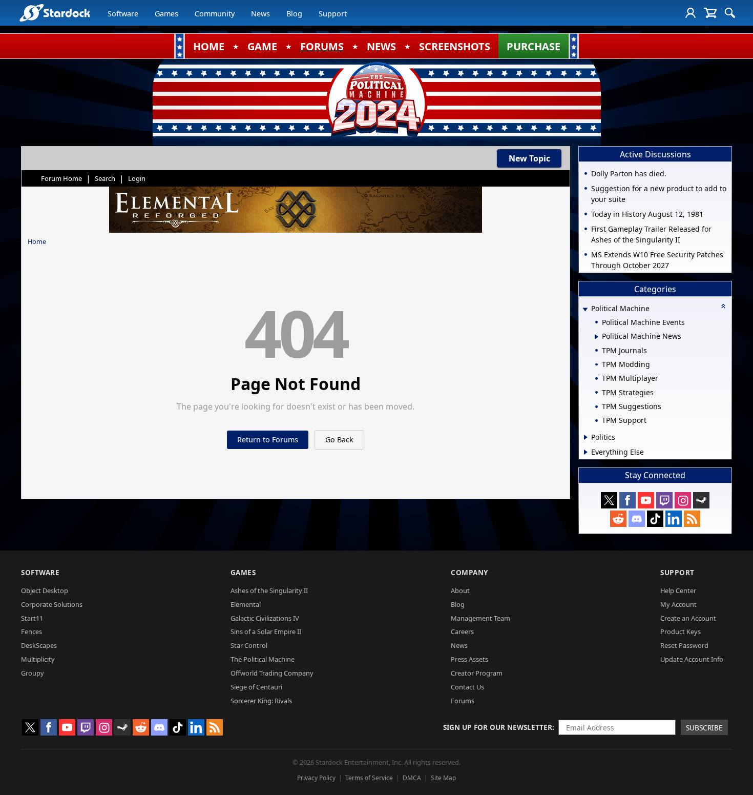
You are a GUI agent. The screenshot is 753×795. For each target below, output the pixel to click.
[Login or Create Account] (690, 13)
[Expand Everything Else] (586, 452)
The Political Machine (263, 659)
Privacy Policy (316, 777)
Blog (294, 13)
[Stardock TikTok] (655, 518)
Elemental (246, 604)
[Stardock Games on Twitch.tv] (664, 500)
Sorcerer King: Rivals (261, 700)
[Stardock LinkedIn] (673, 518)
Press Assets (469, 659)
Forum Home (61, 178)
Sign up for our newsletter (497, 727)
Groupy (32, 673)
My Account (678, 604)
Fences (31, 631)
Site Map (443, 777)
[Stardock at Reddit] (618, 518)
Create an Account (688, 618)
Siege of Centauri (256, 686)
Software (123, 13)
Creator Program (477, 673)
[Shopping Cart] (710, 13)
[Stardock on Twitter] (609, 500)
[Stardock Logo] (54, 12)
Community (215, 13)
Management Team (480, 618)
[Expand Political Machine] (585, 309)
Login (136, 178)
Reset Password (684, 645)
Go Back (339, 439)
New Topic (529, 158)
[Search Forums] (730, 13)
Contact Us (467, 686)
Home (37, 241)
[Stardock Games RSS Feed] (692, 518)
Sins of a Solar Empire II (266, 631)
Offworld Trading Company (272, 673)
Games (166, 13)
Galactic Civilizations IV (265, 618)
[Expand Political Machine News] (596, 336)
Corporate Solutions (51, 604)
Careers (462, 631)
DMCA (412, 777)
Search (105, 178)
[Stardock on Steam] (701, 500)
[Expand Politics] (586, 437)
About (460, 590)
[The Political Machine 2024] (376, 100)
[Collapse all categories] (723, 306)
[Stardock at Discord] (637, 518)
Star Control (249, 645)
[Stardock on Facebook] (627, 500)
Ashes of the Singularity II (269, 590)
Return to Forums (267, 439)
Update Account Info (691, 659)
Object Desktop (44, 590)
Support (333, 13)
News (260, 13)
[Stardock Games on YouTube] (646, 500)
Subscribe (704, 727)
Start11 (32, 618)
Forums (462, 700)
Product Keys (680, 631)
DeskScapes (39, 645)
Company (469, 572)
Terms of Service (369, 777)
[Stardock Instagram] (683, 500)
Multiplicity (38, 659)
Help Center (678, 590)
